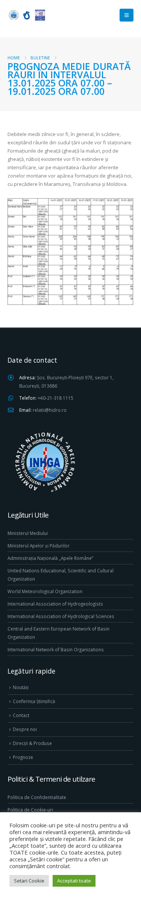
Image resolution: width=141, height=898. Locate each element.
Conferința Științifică (34, 701)
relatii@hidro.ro (50, 410)
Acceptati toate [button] (74, 880)
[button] (126, 15)
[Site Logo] (26, 15)
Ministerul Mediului (28, 533)
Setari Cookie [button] (29, 880)
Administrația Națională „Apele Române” (50, 558)
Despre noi (25, 729)
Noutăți (21, 687)
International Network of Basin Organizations (56, 649)
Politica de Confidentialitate (37, 797)
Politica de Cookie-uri (30, 810)
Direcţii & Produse (32, 743)
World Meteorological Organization (45, 591)
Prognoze (23, 757)
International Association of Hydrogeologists (55, 604)
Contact (21, 715)
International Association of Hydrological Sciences (61, 616)
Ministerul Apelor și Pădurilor (39, 546)
